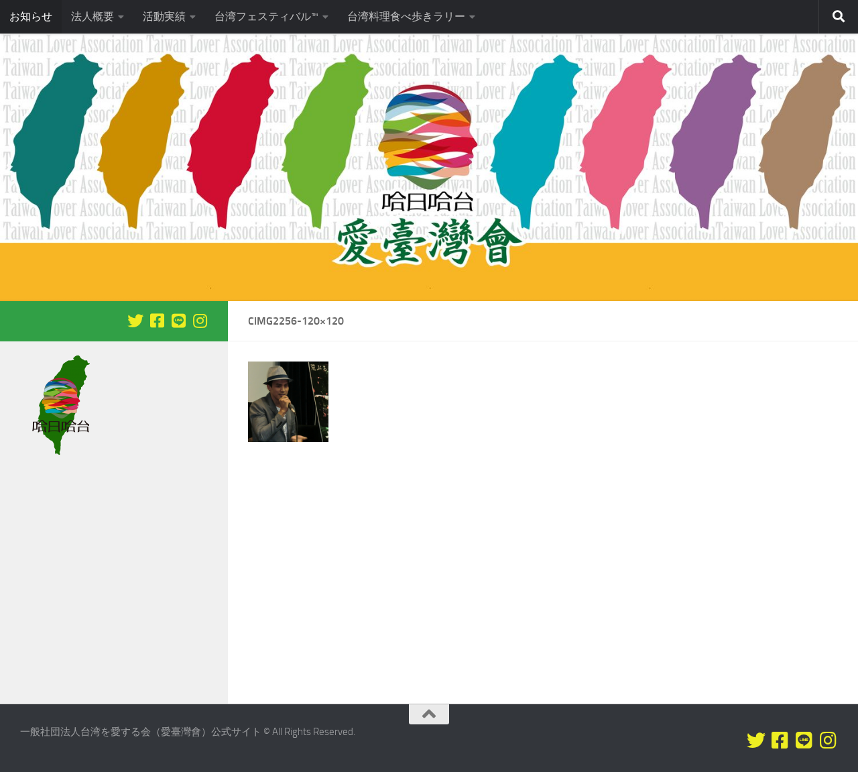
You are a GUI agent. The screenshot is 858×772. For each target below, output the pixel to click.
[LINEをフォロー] (178, 321)
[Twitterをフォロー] (135, 321)
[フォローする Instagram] (200, 321)
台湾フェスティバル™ (266, 16)
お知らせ (30, 16)
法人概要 (92, 16)
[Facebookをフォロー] (157, 321)
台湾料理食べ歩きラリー (406, 16)
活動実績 (164, 16)
